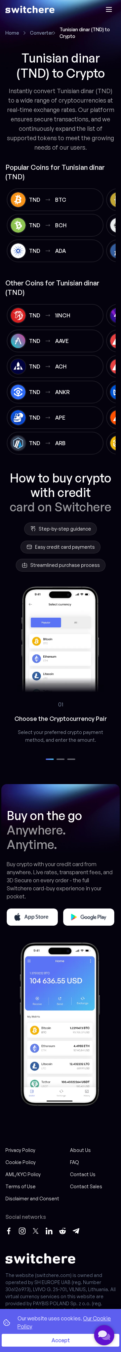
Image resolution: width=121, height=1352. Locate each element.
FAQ (74, 1162)
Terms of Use (20, 1186)
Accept (60, 1340)
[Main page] (29, 9)
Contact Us (82, 1174)
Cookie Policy (20, 1162)
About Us (80, 1150)
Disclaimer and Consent (32, 1198)
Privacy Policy (20, 1150)
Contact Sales (86, 1186)
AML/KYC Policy (23, 1174)
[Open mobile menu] (109, 9)
